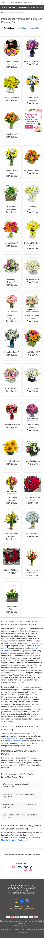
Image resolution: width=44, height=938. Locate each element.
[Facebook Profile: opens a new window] (22, 901)
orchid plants (20, 743)
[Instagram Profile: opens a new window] (16, 901)
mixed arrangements (15, 740)
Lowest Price (35, 28)
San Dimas (21, 840)
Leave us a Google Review (22, 908)
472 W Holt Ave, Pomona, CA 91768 (22, 888)
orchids (26, 655)
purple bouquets (7, 738)
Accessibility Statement (34, 929)
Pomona (36, 837)
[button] (39, 932)
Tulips (10, 696)
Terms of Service (5, 929)
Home (3, 12)
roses (31, 696)
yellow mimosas (16, 733)
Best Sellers (9, 28)
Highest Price (22, 28)
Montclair (4, 840)
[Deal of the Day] (32, 124)
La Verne (12, 840)
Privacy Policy (19, 929)
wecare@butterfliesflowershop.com (22, 893)
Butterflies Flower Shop (22, 2)
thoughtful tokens (8, 665)
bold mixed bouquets (16, 653)
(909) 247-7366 (22, 890)
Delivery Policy (22, 932)
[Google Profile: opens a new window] (27, 901)
